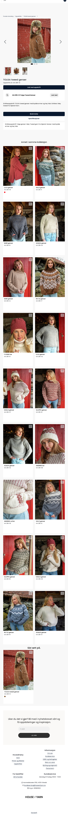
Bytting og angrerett (50, 765)
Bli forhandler (18, 777)
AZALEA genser (41, 243)
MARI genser (8, 243)
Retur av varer (50, 762)
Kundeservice (50, 756)
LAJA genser (8, 188)
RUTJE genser (41, 299)
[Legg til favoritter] (30, 148)
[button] (32, 64)
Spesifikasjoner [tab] (34, 119)
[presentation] (5, 42)
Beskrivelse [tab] (34, 114)
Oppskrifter (18, 764)
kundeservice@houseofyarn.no (35, 785)
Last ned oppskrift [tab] (34, 87)
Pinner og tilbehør (18, 761)
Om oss (50, 753)
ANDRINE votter (9, 521)
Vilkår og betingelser (50, 759)
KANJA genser (9, 410)
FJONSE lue (8, 354)
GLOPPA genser (41, 410)
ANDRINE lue (40, 466)
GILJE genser (40, 188)
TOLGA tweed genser (11, 692)
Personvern (50, 768)
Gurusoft (34, 813)
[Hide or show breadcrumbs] (37, 16)
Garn (18, 758)
